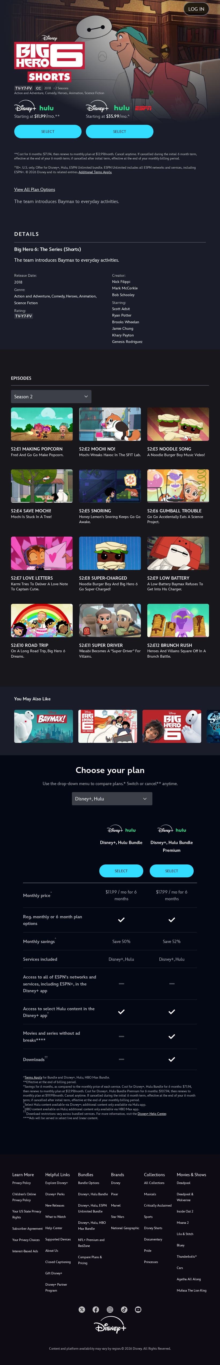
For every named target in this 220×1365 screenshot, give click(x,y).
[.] (82, 1309)
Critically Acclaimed (158, 1205)
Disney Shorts (153, 1228)
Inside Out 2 (185, 1211)
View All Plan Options (34, 189)
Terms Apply (33, 1077)
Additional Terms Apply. (95, 172)
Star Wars (117, 1217)
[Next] (210, 725)
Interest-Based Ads (25, 1251)
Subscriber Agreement (27, 1229)
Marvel (116, 1205)
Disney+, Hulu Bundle (93, 1194)
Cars (180, 1268)
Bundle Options (88, 1183)
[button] (60, 1175)
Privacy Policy (21, 1183)
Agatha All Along (189, 1279)
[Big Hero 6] (171, 726)
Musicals (150, 1194)
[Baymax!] (43, 726)
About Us (51, 1251)
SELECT (47, 131)
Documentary (153, 1239)
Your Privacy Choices (26, 1240)
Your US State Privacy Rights (26, 1214)
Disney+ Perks (55, 1194)
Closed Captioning (58, 1262)
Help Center (53, 1228)
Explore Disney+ (56, 1183)
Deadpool (183, 1183)
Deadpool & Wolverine (185, 1197)
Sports (148, 1217)
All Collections (154, 1183)
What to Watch (55, 1217)
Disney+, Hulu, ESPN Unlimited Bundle (92, 1208)
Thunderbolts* (187, 1256)
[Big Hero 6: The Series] (107, 726)
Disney (115, 1183)
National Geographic (125, 1228)
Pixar (114, 1194)
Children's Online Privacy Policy (24, 1197)
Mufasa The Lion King (192, 1290)
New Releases (54, 1205)
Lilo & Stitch (185, 1234)
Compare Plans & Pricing (90, 1260)
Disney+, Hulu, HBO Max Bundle (92, 1226)
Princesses (151, 1262)
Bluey (180, 1245)
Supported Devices (58, 1239)
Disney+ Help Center (152, 1114)
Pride (147, 1251)
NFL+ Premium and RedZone (91, 1243)
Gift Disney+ (53, 1273)
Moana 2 (183, 1223)
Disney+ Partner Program (56, 1287)
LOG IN (196, 9)
